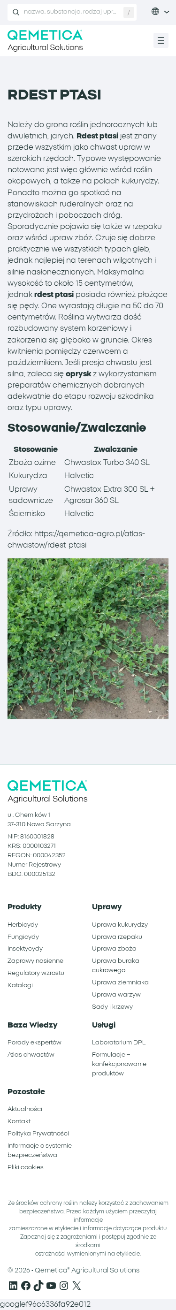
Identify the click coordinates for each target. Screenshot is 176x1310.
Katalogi (20, 985)
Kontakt (19, 1121)
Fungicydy (23, 937)
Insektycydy (25, 948)
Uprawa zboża (114, 948)
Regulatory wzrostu (36, 973)
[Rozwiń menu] (160, 40)
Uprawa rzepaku (117, 937)
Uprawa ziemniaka (120, 982)
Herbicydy (23, 925)
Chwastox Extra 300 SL (106, 489)
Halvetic (79, 476)
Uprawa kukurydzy (120, 925)
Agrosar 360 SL (91, 500)
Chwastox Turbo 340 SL (107, 462)
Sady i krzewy (112, 1007)
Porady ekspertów (34, 1042)
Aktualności (25, 1109)
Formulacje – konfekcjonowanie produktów (119, 1064)
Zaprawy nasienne (35, 961)
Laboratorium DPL (118, 1042)
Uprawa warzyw (116, 994)
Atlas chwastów (31, 1054)
